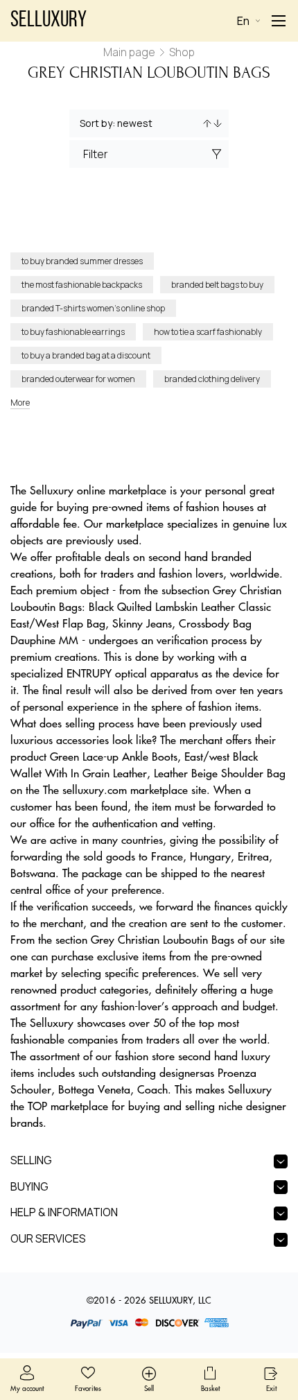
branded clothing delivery (212, 379)
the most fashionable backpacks (81, 285)
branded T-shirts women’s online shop (93, 308)
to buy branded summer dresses (82, 261)
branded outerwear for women (78, 379)
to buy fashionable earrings (73, 332)
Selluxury (48, 20)
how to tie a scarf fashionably (208, 332)
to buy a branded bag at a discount (85, 355)
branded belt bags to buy (217, 285)
